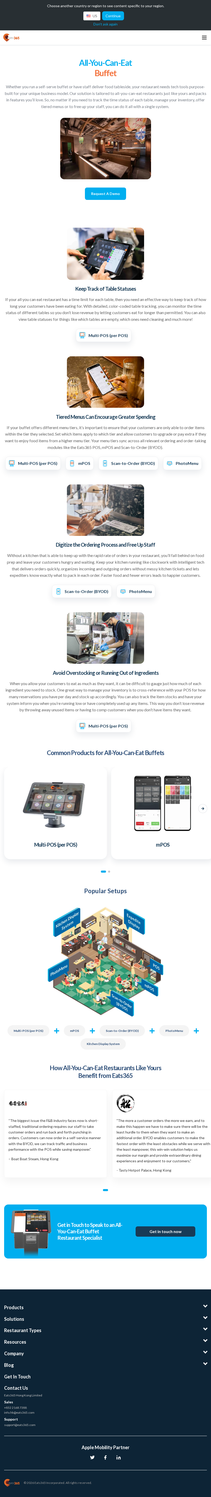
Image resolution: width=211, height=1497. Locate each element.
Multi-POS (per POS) (28, 1031)
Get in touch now (166, 1231)
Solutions (14, 1319)
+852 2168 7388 (15, 1408)
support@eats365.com (20, 1425)
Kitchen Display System (103, 1044)
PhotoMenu (174, 1031)
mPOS (74, 1031)
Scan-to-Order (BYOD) (122, 1031)
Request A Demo (105, 193)
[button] (8, 808)
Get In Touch (17, 1376)
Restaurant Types (22, 1330)
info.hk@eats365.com (19, 1412)
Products (14, 1307)
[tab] (103, 872)
